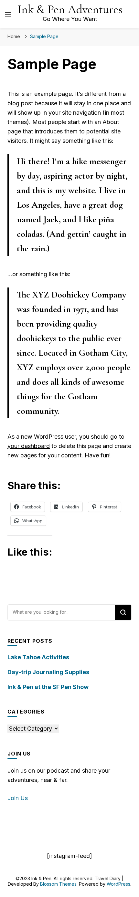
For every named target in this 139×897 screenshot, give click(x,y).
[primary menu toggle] (8, 14)
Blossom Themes (58, 884)
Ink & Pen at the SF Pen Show (48, 686)
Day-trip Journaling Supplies (48, 672)
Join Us (17, 798)
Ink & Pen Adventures (70, 9)
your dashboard (28, 446)
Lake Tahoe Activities (38, 657)
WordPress (118, 884)
